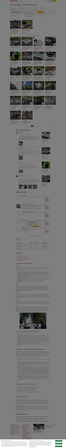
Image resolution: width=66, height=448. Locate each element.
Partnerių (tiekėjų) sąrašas (32, 446)
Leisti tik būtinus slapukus (59, 443)
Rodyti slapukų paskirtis (59, 446)
